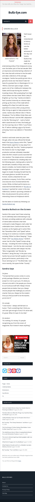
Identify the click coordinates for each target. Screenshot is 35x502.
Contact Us (5, 486)
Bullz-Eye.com (17, 12)
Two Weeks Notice (17, 239)
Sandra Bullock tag (8, 204)
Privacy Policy (6, 489)
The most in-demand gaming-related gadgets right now (17, 437)
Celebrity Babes (6, 387)
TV (3, 396)
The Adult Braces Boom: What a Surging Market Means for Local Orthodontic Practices (17, 433)
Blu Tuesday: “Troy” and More (10, 450)
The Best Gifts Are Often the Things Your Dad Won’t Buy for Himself (18, 4)
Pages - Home (6, 384)
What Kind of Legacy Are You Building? (12, 442)
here (19, 461)
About (3, 482)
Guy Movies (5, 393)
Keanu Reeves (14, 142)
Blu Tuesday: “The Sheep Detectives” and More (15, 422)
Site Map (4, 493)
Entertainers (5, 390)
